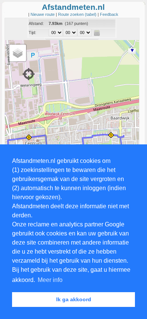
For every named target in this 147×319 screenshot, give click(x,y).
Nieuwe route (43, 14)
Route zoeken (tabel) (78, 14)
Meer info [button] (50, 280)
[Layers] (17, 53)
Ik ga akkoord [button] (73, 299)
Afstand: (36, 23)
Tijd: (32, 32)
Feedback (109, 14)
